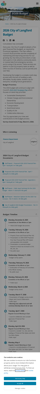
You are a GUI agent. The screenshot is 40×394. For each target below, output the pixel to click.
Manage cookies (20, 388)
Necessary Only (20, 378)
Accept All (20, 383)
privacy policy (20, 370)
